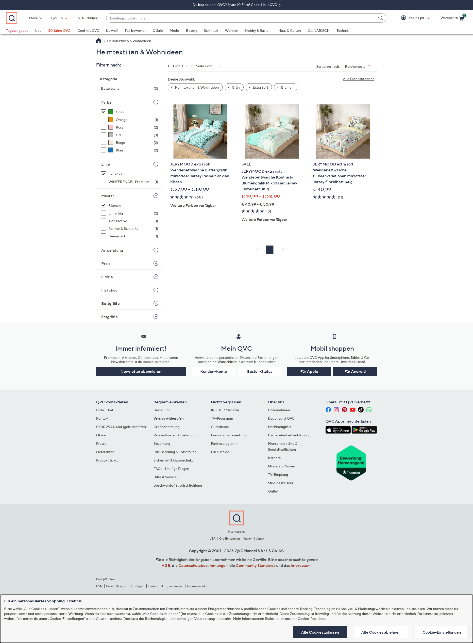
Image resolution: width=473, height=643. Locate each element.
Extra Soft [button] (260, 87)
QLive (101, 435)
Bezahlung (161, 443)
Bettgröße (110, 303)
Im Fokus (109, 290)
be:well (112, 30)
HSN (99, 586)
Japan (260, 538)
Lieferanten (105, 452)
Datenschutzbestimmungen (203, 565)
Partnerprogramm (224, 443)
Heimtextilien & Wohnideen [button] (196, 87)
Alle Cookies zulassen (320, 632)
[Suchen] (381, 18)
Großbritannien (229, 538)
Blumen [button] (286, 87)
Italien (248, 538)
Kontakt (102, 418)
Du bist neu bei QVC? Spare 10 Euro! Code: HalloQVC (235, 4)
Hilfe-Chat (104, 410)
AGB (166, 565)
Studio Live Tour (280, 483)
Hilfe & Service (165, 477)
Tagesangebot (17, 30)
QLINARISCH (319, 30)
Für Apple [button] (309, 371)
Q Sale (157, 30)
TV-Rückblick (87, 18)
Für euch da (220, 452)
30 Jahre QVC (59, 30)
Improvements (196, 586)
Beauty (191, 30)
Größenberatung (166, 427)
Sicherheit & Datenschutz (173, 460)
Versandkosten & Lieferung (174, 435)
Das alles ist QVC (281, 418)
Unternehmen (279, 410)
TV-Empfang (278, 474)
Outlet (273, 491)
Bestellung (161, 410)
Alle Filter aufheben (358, 79)
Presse (101, 443)
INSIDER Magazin (225, 410)
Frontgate (138, 586)
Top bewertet (135, 30)
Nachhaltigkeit (279, 427)
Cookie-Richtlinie (312, 618)
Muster (107, 195)
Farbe (106, 102)
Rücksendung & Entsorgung (175, 452)
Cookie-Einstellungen (441, 632)
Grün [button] (235, 87)
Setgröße (109, 316)
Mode (174, 30)
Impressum (301, 565)
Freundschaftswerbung (229, 435)
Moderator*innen (281, 466)
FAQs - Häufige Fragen (171, 468)
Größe (107, 276)
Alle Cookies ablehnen (381, 632)
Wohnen (231, 30)
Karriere (274, 458)
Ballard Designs (116, 586)
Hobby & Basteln (258, 30)
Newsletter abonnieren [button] (140, 371)
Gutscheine (220, 427)
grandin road (175, 586)
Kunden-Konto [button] (213, 371)
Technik (343, 30)
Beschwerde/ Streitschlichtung (177, 485)
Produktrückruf (108, 460)
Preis (105, 263)
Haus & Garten (289, 30)
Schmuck (211, 30)
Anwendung (112, 250)
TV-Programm (222, 418)
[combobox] (241, 18)
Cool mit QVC (88, 30)
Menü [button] (33, 18)
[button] (410, 18)
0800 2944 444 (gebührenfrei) (121, 427)
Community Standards (255, 565)
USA (212, 538)
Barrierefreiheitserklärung (288, 435)
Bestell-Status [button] (259, 371)
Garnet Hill (155, 586)
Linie (105, 164)
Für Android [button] (355, 371)
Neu (38, 30)
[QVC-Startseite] (98, 41)
